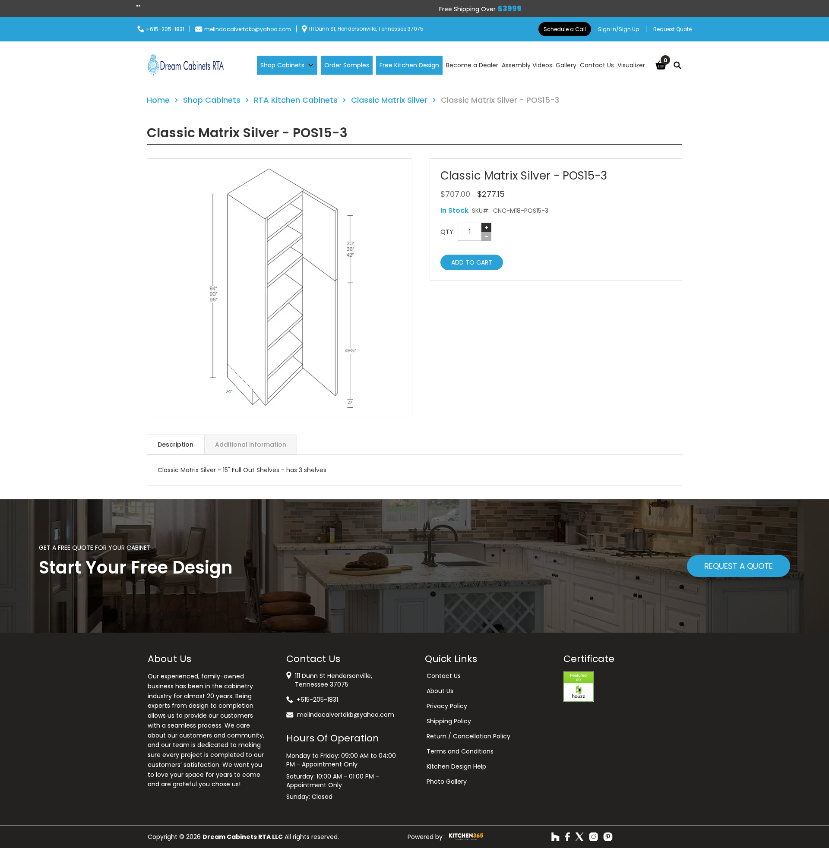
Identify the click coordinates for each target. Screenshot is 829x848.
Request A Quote (738, 566)
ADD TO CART (471, 262)
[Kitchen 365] (466, 836)
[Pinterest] (608, 836)
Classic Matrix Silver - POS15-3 (500, 100)
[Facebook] (567, 836)
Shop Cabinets (211, 100)
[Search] (677, 65)
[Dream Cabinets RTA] (186, 65)
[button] (280, 288)
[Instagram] (593, 836)
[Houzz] (555, 836)
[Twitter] (579, 836)
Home (158, 100)
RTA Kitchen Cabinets (296, 100)
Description (175, 444)
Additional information (250, 444)
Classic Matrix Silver (389, 100)
